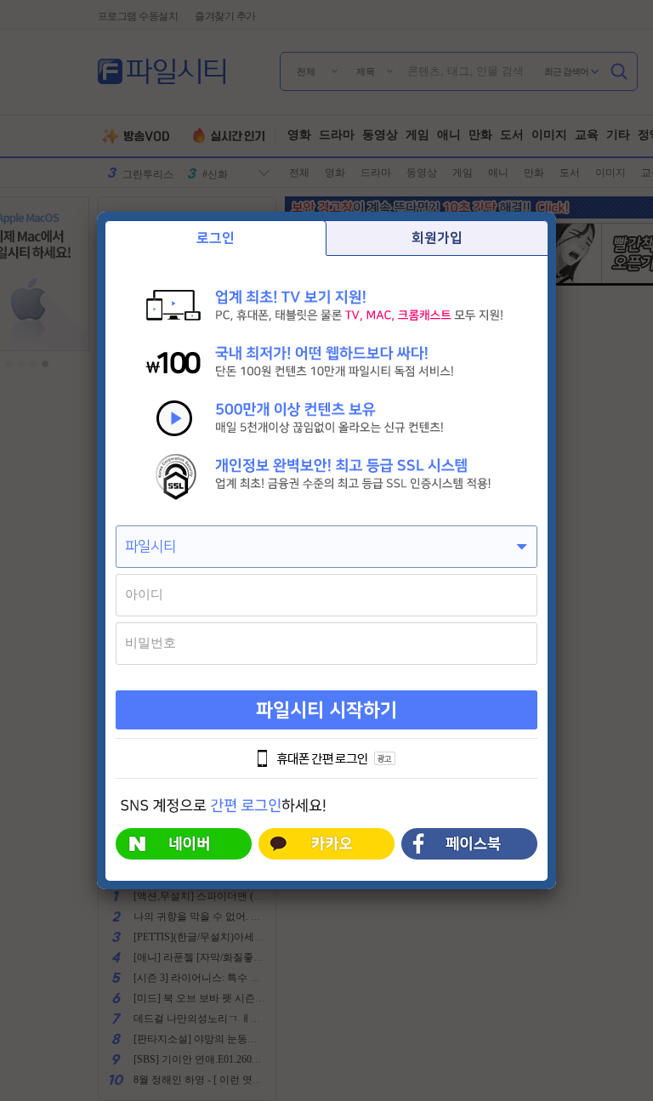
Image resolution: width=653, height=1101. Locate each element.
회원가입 (437, 238)
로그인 (215, 238)
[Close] (556, 211)
